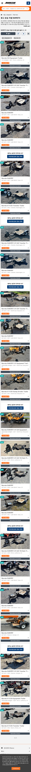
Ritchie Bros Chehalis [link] (15, 93)
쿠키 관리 (22, 763)
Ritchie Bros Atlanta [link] (15, 640)
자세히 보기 (27, 26)
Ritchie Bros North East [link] (15, 316)
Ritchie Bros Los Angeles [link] (15, 65)
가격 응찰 (4, 63)
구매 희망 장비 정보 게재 (15, 156)
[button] (8, 33)
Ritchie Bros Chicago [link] (15, 733)
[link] (15, 48)
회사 (2, 751)
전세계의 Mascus (9, 748)
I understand (16, 768)
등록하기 (28, 3)
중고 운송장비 (8, 15)
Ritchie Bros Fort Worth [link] (15, 120)
